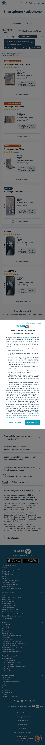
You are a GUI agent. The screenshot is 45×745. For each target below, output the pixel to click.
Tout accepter (32, 422)
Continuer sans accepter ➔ (34, 323)
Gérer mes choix (15, 422)
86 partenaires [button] (27, 338)
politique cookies (22, 417)
